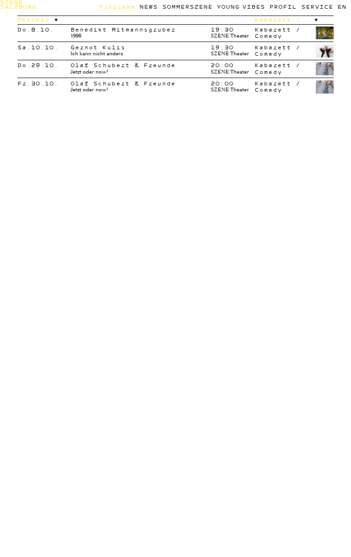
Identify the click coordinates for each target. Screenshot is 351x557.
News (148, 7)
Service (317, 7)
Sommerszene (187, 7)
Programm (117, 7)
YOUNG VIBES (241, 7)
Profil (283, 7)
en (341, 7)
